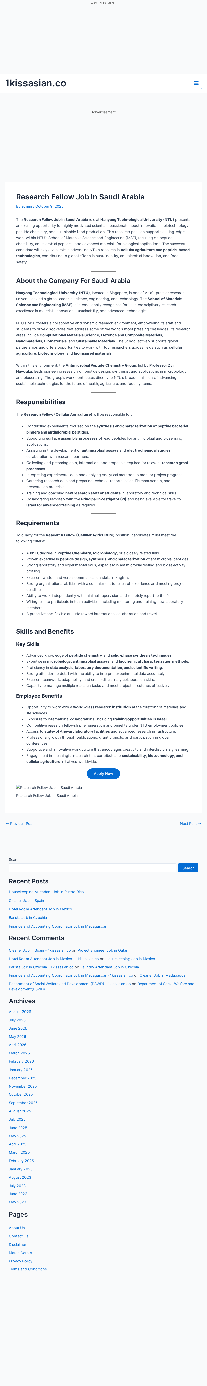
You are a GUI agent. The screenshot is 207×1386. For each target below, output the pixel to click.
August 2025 (20, 1111)
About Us (17, 1228)
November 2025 (23, 1086)
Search (15, 859)
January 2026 (21, 1069)
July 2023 (17, 1185)
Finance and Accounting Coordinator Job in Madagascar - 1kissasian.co (71, 975)
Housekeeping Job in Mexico (130, 959)
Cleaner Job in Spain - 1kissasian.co (40, 950)
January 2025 (21, 1169)
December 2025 (22, 1078)
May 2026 (17, 1036)
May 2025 (17, 1136)
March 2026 (19, 1053)
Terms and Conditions (28, 1269)
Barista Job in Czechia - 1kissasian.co (41, 967)
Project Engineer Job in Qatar (102, 950)
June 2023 (18, 1194)
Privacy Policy (20, 1261)
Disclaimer (17, 1244)
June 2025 (18, 1127)
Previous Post (20, 824)
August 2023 (20, 1177)
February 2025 (21, 1161)
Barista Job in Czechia (28, 917)
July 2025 (17, 1119)
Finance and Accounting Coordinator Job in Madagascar (57, 926)
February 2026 (21, 1061)
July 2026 (17, 1020)
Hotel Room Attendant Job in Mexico (40, 909)
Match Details (20, 1253)
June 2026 (18, 1028)
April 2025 (18, 1144)
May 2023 (17, 1202)
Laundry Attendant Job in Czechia (109, 967)
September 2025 (23, 1103)
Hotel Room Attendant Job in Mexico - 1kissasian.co (54, 959)
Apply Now (103, 773)
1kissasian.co (35, 83)
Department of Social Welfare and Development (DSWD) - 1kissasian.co (70, 983)
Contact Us (19, 1236)
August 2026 (20, 1011)
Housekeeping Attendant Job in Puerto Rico (46, 892)
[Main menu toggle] (196, 83)
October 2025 (21, 1094)
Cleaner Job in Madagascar (163, 975)
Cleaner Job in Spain (26, 900)
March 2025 (19, 1152)
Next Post (190, 824)
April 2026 (18, 1045)
